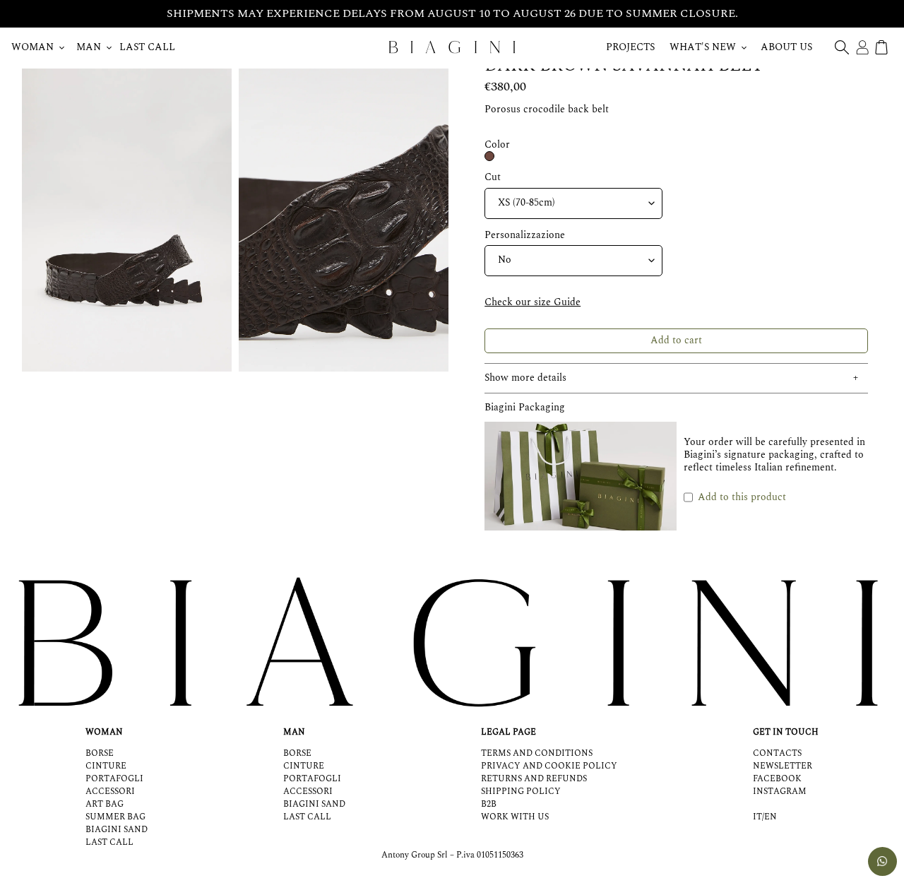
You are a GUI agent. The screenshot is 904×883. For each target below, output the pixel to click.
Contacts (777, 753)
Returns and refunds (534, 779)
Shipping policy (521, 791)
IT (757, 817)
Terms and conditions (537, 753)
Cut (492, 177)
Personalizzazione (524, 235)
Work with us (515, 817)
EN (770, 817)
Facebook (777, 779)
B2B (488, 804)
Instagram (780, 791)
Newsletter (782, 766)
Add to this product (742, 497)
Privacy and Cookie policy (549, 766)
